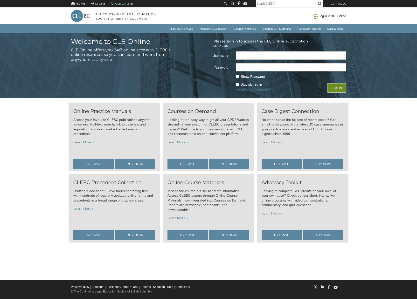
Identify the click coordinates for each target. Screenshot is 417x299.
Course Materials (244, 28)
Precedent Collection (213, 28)
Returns (145, 287)
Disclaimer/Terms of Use (122, 287)
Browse (93, 164)
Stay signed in (251, 84)
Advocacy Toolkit (309, 28)
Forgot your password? (253, 89)
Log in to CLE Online (332, 16)
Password (221, 67)
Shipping (159, 287)
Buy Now (135, 164)
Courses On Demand (277, 28)
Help (170, 287)
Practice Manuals (181, 28)
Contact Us (338, 3)
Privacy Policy (80, 287)
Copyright (97, 287)
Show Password (253, 76)
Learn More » (83, 142)
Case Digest (335, 28)
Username (221, 55)
